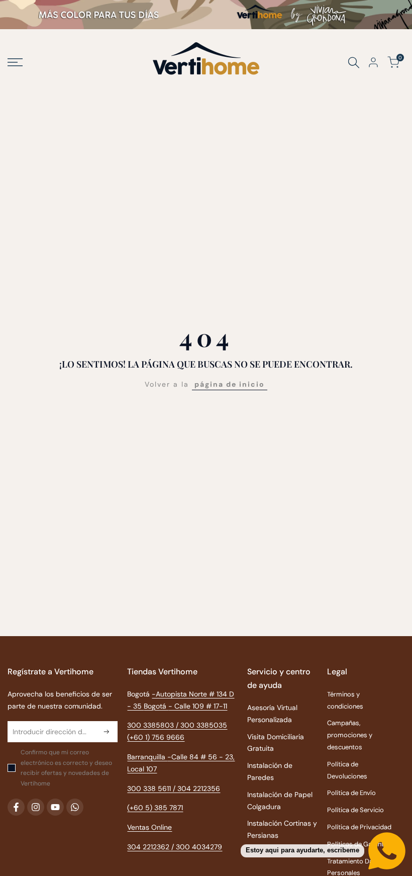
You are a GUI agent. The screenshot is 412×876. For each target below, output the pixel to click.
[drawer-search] (353, 62)
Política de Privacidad (359, 827)
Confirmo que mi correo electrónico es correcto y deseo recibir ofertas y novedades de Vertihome (66, 767)
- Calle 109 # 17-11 (197, 706)
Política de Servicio (355, 810)
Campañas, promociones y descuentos (349, 735)
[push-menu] (15, 62)
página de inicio (229, 384)
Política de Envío (351, 793)
